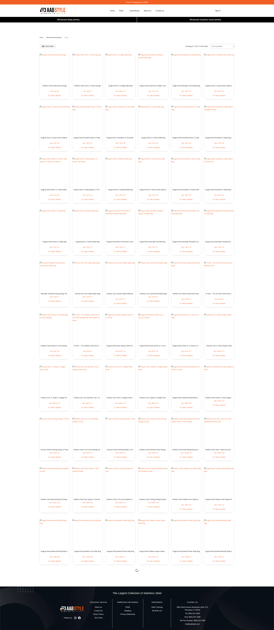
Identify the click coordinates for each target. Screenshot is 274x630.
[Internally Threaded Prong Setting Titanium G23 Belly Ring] (55, 276)
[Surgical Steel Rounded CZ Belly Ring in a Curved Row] (219, 172)
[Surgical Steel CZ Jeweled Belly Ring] (120, 172)
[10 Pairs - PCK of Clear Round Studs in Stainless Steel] (219, 276)
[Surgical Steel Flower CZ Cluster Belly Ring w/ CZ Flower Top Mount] (55, 172)
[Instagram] (75, 618)
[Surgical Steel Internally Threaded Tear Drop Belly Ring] (186, 224)
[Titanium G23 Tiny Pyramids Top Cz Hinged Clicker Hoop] (87, 380)
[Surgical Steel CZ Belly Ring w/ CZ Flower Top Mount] (87, 172)
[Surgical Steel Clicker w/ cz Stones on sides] (186, 328)
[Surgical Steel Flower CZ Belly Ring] (55, 224)
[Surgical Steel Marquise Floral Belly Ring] (186, 68)
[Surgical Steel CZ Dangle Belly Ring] (120, 68)
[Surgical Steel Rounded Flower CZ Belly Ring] (87, 120)
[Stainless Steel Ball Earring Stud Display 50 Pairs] (55, 482)
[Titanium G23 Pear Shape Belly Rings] (87, 276)
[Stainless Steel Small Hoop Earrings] (55, 68)
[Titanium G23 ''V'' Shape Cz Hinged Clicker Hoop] (55, 380)
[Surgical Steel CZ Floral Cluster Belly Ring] (153, 172)
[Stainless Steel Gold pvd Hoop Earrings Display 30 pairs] (153, 432)
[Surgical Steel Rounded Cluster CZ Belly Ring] (186, 120)
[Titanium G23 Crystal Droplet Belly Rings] (120, 276)
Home (41, 37)
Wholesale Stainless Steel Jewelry (205, 19)
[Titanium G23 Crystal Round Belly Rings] (153, 276)
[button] (54, 95)
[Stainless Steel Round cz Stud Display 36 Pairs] (219, 380)
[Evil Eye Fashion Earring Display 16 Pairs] (55, 432)
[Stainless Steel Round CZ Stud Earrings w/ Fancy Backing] (55, 328)
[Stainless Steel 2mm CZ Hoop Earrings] (87, 68)
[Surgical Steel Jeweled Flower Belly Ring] (120, 534)
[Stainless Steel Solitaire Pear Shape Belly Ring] (186, 482)
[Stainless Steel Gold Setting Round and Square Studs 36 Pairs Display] (186, 432)
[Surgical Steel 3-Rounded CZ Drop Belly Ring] (120, 120)
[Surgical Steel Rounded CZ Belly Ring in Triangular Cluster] (219, 120)
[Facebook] (79, 618)
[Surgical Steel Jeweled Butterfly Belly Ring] (55, 534)
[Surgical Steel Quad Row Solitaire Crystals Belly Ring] (153, 68)
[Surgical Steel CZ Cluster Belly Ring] (153, 120)
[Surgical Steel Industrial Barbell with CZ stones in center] (186, 380)
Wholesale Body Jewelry (68, 19)
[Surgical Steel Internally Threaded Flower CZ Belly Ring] (219, 224)
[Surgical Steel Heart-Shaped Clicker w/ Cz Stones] (120, 328)
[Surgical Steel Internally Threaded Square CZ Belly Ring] (153, 224)
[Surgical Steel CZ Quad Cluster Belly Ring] (219, 68)
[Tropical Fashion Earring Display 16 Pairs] (120, 432)
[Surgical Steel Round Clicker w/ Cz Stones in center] (153, 328)
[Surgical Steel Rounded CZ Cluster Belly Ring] (186, 172)
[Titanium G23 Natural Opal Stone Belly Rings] (186, 276)
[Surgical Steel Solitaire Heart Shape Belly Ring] (219, 482)
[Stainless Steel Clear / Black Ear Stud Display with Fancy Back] (219, 432)
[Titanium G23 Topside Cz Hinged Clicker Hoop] (153, 380)
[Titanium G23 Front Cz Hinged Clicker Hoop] (120, 380)
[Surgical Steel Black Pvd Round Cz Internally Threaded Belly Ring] (120, 224)
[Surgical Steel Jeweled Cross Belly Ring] (87, 534)
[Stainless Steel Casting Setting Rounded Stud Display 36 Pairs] (153, 482)
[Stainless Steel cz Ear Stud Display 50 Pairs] (120, 482)
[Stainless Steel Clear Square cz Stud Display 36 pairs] (87, 482)
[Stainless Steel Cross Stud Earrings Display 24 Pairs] (87, 432)
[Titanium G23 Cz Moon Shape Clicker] (219, 328)
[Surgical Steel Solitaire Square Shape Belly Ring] (153, 534)
